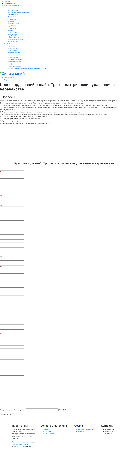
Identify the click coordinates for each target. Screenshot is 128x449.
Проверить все (5, 414)
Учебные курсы (9, 3)
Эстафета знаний (13, 64)
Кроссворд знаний (14, 62)
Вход (5, 80)
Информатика (12, 10)
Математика (12, 17)
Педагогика (11, 26)
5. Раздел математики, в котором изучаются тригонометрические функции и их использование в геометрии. (41, 112)
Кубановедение (13, 37)
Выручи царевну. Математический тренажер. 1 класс (27, 68)
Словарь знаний (13, 57)
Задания (7, 44)
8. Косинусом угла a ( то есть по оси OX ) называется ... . (21, 119)
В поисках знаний (14, 66)
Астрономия (12, 32)
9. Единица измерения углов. (11, 121)
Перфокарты (47, 429)
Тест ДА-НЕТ (47, 431)
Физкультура (12, 35)
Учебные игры (12, 41)
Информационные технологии (18, 12)
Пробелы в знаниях (14, 59)
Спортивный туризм (15, 39)
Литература (11, 19)
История (10, 21)
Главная (7, 1)
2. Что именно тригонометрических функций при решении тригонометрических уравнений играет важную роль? (42, 103)
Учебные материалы (11, 6)
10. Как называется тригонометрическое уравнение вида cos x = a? (25, 123)
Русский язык (12, 14)
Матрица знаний (13, 53)
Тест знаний (11, 46)
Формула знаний (13, 55)
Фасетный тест (13, 48)
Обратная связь (9, 77)
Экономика (11, 28)
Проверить (63, 410)
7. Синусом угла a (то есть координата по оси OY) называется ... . (24, 116)
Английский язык (13, 8)
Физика (10, 30)
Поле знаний (12, 50)
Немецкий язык (13, 23)
